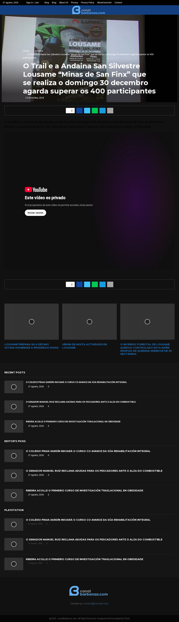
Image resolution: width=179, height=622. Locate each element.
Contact (118, 2)
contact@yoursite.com (96, 603)
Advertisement (104, 2)
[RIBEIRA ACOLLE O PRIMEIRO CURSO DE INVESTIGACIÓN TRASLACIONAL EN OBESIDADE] (13, 426)
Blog (47, 2)
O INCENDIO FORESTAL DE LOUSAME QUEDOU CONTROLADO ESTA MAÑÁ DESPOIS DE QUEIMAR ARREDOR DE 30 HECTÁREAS (146, 349)
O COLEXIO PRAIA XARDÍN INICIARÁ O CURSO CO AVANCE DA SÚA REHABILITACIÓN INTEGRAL (76, 382)
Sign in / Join (32, 2)
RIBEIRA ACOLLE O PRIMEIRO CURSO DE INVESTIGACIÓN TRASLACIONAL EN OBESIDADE (73, 422)
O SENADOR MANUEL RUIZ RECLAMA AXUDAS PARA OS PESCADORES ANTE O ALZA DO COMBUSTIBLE (81, 402)
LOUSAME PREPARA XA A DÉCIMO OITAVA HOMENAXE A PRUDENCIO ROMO (31, 346)
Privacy (74, 2)
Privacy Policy (87, 2)
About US (63, 2)
